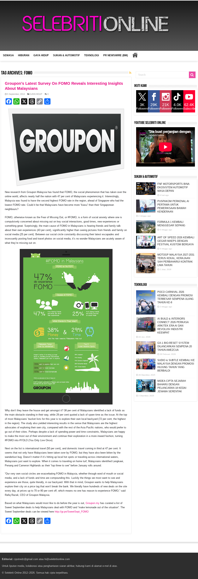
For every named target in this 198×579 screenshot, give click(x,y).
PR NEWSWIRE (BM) (115, 55)
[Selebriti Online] (99, 26)
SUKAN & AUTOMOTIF (66, 55)
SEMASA (8, 55)
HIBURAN (23, 55)
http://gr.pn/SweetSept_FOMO (72, 511)
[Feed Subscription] (130, 72)
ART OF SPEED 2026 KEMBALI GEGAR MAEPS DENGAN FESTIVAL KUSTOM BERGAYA (175, 241)
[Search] (192, 75)
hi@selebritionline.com (57, 559)
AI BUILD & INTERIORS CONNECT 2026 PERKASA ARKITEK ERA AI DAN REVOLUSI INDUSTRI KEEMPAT (173, 325)
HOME (135, 55)
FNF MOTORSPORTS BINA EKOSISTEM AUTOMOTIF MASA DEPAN (173, 187)
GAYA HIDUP (41, 55)
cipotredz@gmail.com (26, 559)
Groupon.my (92, 503)
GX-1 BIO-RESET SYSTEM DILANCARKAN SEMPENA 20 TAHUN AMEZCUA (174, 346)
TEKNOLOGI (91, 55)
